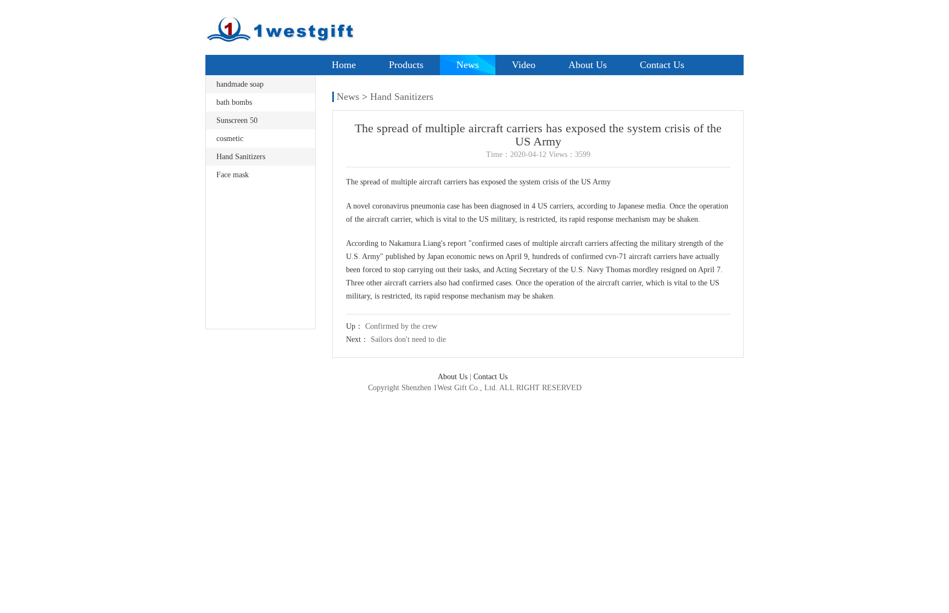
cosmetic (229, 138)
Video (523, 64)
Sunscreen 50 (237, 120)
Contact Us (662, 64)
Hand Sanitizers (240, 157)
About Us (587, 64)
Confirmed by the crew (401, 326)
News (467, 64)
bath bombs (234, 102)
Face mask (232, 175)
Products (406, 64)
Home (344, 64)
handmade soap (240, 84)
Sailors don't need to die (408, 339)
